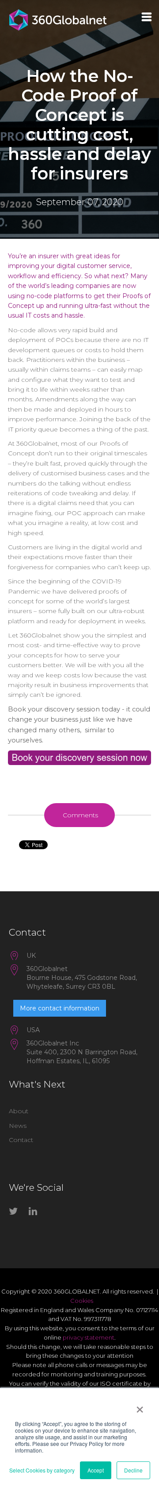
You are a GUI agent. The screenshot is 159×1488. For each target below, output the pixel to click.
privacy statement (88, 1337)
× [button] (140, 1406)
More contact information (59, 1008)
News (17, 1126)
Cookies (81, 1300)
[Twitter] (15, 1213)
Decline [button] (133, 1470)
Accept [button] (95, 1470)
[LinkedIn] (35, 1213)
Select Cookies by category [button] (42, 1470)
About (18, 1111)
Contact (21, 1140)
